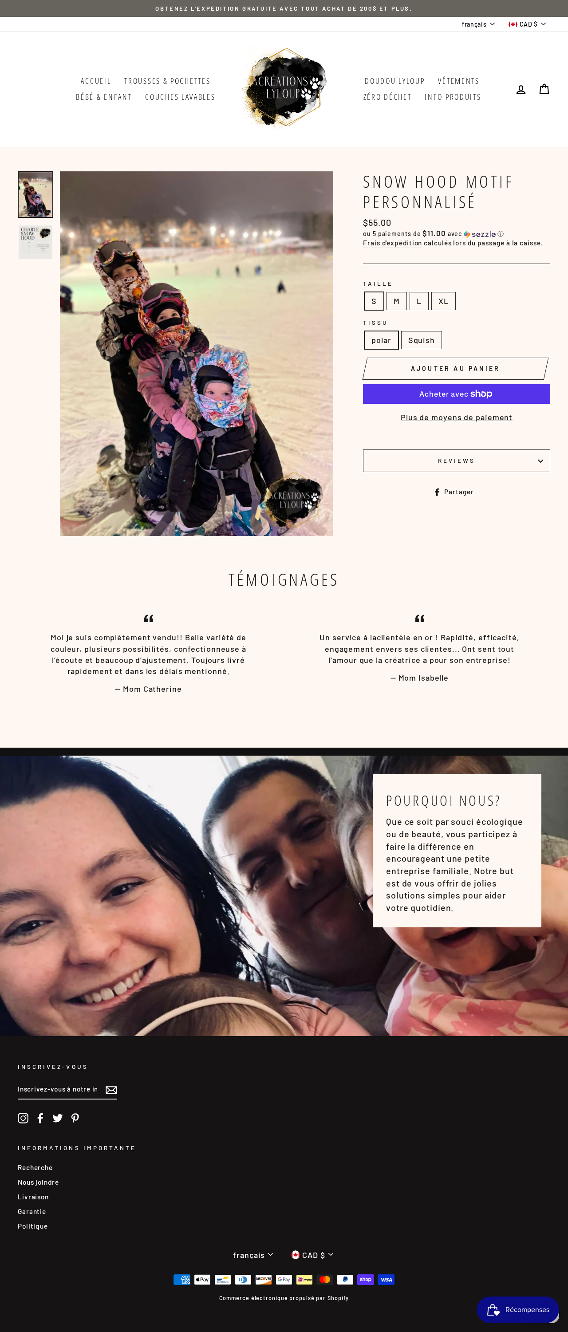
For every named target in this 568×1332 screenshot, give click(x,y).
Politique (33, 1226)
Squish (421, 340)
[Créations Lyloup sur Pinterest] (75, 1118)
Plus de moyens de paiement (457, 417)
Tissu (375, 322)
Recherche (35, 1167)
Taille (378, 283)
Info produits (453, 96)
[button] (456, 233)
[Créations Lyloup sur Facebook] (40, 1118)
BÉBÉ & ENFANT (104, 96)
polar (381, 340)
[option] (284, 8)
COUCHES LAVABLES (180, 96)
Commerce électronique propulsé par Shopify (284, 1297)
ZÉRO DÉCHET (387, 96)
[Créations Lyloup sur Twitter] (57, 1118)
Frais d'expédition (392, 243)
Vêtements (458, 80)
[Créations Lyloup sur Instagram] (23, 1118)
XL (443, 301)
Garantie (32, 1211)
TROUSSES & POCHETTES (167, 80)
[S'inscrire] (111, 1090)
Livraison (33, 1197)
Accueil (96, 80)
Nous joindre (38, 1182)
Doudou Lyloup (395, 80)
